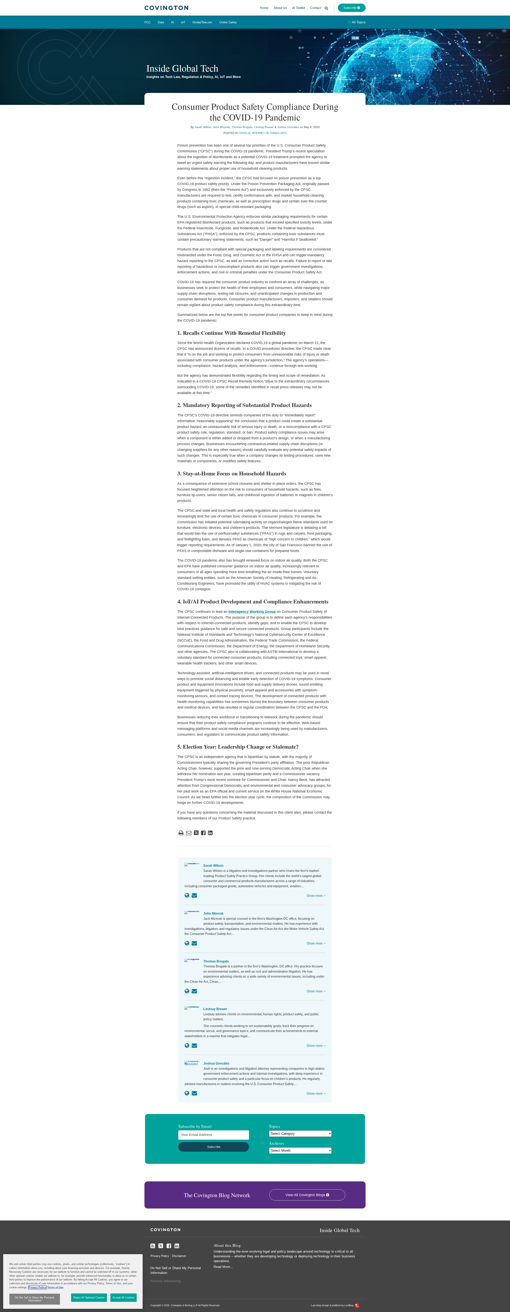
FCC (147, 22)
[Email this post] (188, 833)
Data (161, 22)
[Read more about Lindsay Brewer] (187, 1045)
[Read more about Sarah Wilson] (187, 895)
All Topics (358, 22)
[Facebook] (169, 1246)
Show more (315, 895)
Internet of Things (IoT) (269, 133)
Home (264, 8)
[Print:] (180, 833)
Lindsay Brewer (264, 127)
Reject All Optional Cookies (89, 1297)
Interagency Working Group (252, 612)
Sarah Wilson (203, 127)
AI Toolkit (298, 8)
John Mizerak (221, 127)
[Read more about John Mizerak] (187, 943)
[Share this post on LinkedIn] (210, 833)
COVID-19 (244, 133)
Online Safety (228, 22)
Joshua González (288, 127)
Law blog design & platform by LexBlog (332, 1305)
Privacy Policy (159, 1256)
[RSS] (152, 1246)
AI (172, 22)
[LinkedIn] (177, 1246)
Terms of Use (55, 1287)
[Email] (194, 895)
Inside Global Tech (182, 67)
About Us (280, 8)
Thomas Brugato (242, 127)
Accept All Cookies (123, 1297)
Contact (315, 8)
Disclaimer (179, 1256)
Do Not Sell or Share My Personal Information (34, 1299)
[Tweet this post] (196, 833)
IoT (183, 22)
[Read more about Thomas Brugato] (187, 991)
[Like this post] (203, 833)
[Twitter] (160, 1246)
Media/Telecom (202, 22)
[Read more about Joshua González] (187, 1093)
